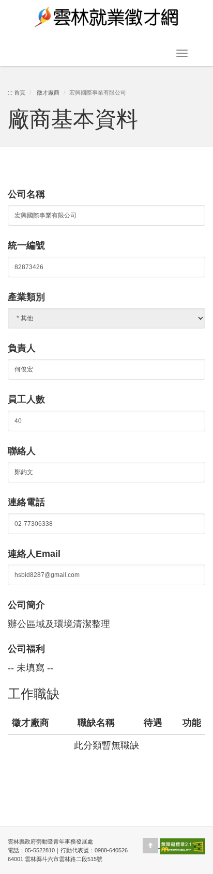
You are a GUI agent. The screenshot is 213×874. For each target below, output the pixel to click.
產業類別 (26, 297)
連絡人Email (34, 554)
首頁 (19, 92)
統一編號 (26, 245)
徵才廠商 (48, 92)
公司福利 (26, 649)
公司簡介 (26, 605)
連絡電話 (26, 502)
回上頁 (106, 777)
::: (10, 92)
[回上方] (151, 845)
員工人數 (26, 399)
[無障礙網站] (182, 845)
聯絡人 (22, 451)
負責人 (22, 348)
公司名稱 (26, 194)
